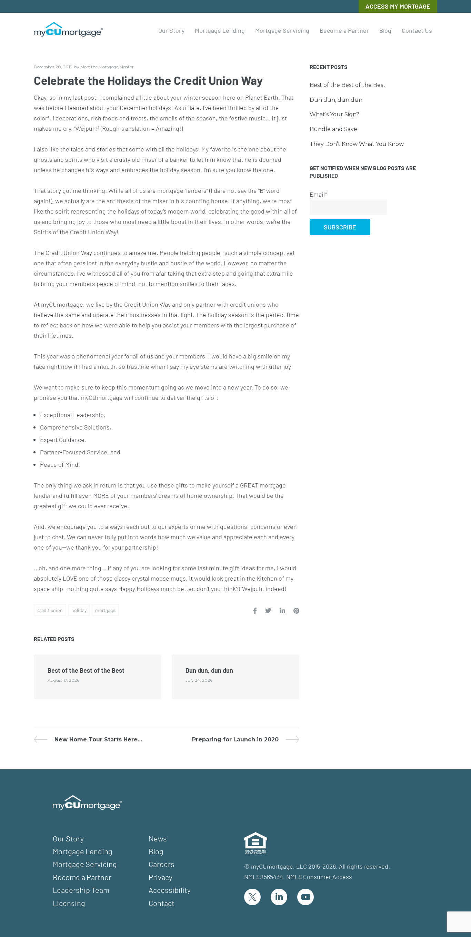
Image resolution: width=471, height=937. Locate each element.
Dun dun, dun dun (209, 670)
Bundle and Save (333, 129)
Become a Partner (82, 876)
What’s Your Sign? (334, 114)
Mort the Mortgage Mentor (107, 66)
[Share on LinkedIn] (282, 610)
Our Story (68, 838)
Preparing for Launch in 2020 (235, 739)
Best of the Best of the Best (86, 670)
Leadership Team (81, 889)
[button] (171, 29)
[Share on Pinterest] (296, 610)
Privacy (160, 876)
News (158, 838)
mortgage (105, 610)
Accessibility (170, 889)
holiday (79, 610)
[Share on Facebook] (255, 610)
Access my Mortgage (397, 6)
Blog (156, 851)
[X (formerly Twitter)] (252, 897)
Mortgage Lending (82, 851)
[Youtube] (305, 897)
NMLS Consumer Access (319, 876)
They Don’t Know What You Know (357, 144)
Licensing (69, 902)
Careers (161, 863)
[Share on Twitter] (268, 610)
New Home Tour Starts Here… (98, 739)
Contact (161, 902)
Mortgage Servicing (85, 863)
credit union (50, 610)
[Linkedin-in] (279, 897)
